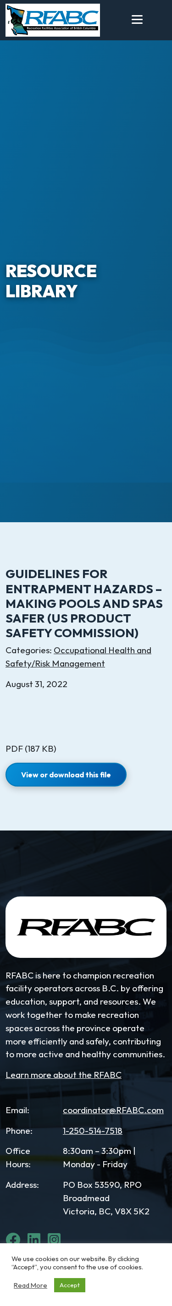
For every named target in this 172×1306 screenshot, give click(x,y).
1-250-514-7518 (92, 1130)
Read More (30, 1285)
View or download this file (66, 774)
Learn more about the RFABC (64, 1074)
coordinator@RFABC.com (113, 1109)
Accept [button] (70, 1285)
